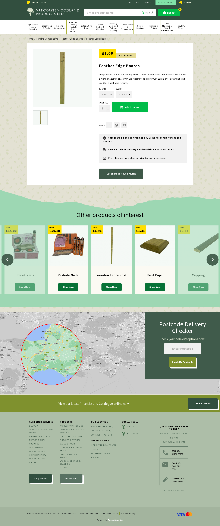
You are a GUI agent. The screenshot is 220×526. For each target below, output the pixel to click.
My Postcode (182, 362)
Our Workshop (37, 451)
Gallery (33, 462)
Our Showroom (37, 458)
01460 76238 (38, 2)
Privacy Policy (37, 440)
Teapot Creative (115, 520)
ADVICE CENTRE (166, 2)
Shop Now (24, 287)
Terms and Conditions (88, 513)
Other (63, 467)
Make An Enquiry (128, 513)
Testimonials (36, 447)
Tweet (117, 125)
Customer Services (39, 436)
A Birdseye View (37, 455)
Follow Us (132, 433)
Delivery (33, 425)
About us (34, 443)
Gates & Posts (67, 443)
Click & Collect (71, 478)
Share (109, 125)
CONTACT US (132, 2)
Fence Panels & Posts (71, 436)
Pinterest (124, 125)
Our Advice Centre (109, 513)
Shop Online (40, 478)
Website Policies (69, 513)
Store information (174, 490)
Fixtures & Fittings (70, 440)
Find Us (131, 426)
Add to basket (130, 107)
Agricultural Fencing (72, 425)
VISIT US (148, 2)
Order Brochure (203, 403)
